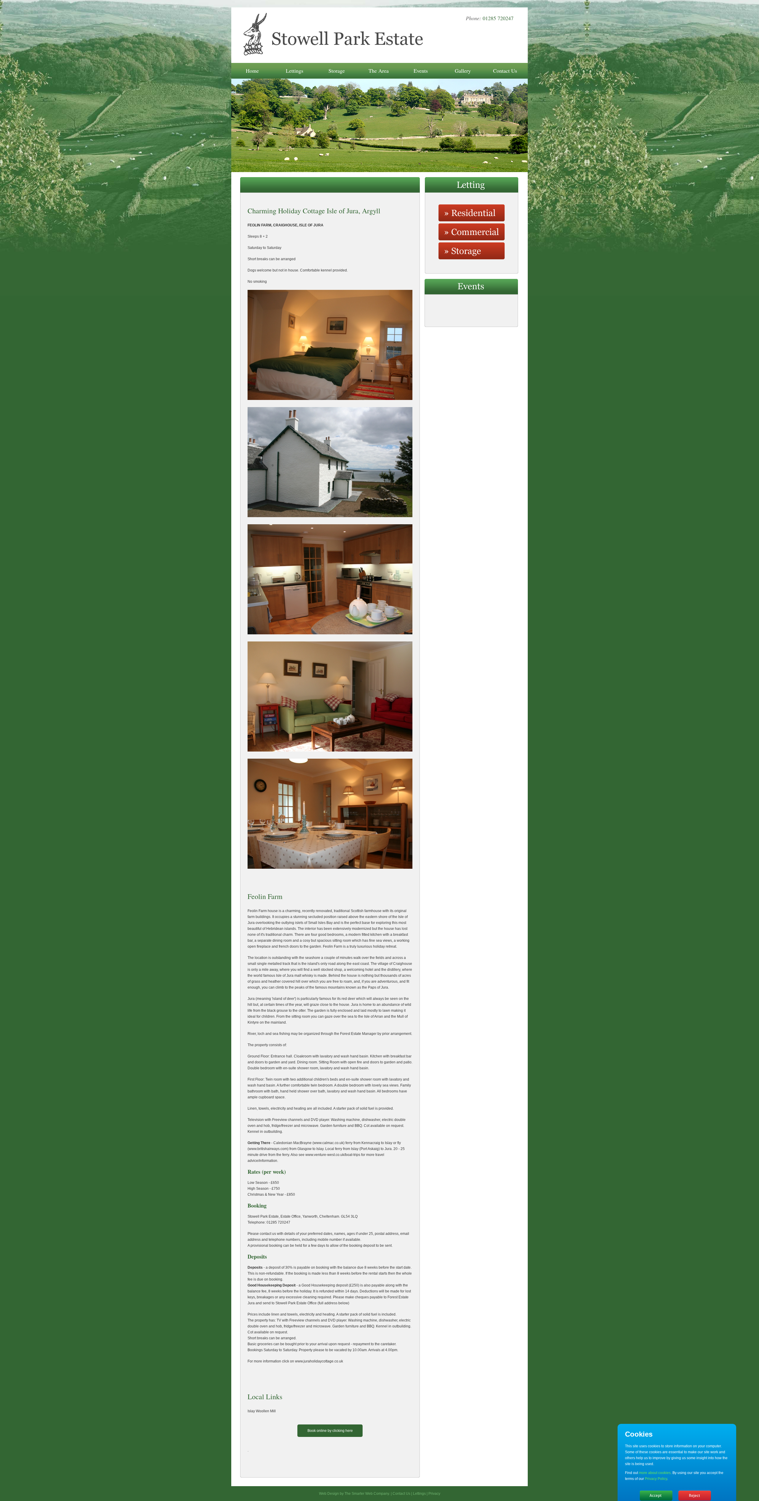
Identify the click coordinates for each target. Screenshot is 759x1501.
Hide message (656, 1496)
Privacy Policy (656, 1479)
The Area (379, 70)
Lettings (294, 70)
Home (252, 70)
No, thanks (694, 1496)
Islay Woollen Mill (262, 1411)
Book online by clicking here (330, 1431)
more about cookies (655, 1473)
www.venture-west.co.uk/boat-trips (332, 1155)
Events (421, 70)
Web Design (329, 1494)
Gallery (463, 70)
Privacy (434, 1494)
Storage (337, 70)
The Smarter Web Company (367, 1494)
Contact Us (505, 70)
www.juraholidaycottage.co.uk (319, 1361)
